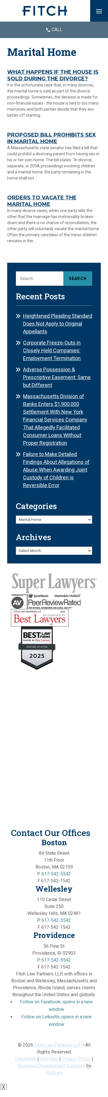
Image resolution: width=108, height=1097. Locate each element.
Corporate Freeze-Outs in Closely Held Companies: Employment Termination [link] (52, 350)
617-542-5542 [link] (56, 874)
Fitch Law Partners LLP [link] (58, 1045)
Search (78, 278)
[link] (44, 11)
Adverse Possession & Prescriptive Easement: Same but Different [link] (57, 377)
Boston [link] (54, 842)
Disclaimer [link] (25, 1059)
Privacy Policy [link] (76, 1059)
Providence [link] (54, 935)
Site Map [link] (49, 1059)
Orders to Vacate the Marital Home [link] (42, 201)
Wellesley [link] (54, 889)
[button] (99, 11)
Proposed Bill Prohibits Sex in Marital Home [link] (51, 138)
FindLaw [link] (54, 1072)
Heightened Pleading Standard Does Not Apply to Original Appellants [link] (57, 323)
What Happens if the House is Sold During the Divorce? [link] (52, 75)
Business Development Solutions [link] (51, 1065)
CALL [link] (57, 29)
